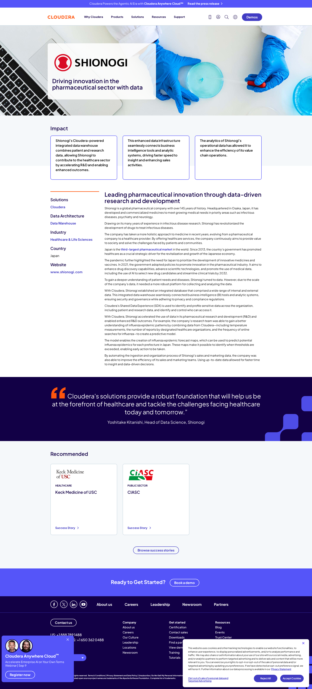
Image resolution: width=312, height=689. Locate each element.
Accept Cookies (292, 678)
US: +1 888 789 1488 (66, 635)
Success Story (65, 528)
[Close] (303, 643)
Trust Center (223, 637)
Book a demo (184, 583)
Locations (129, 647)
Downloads (177, 637)
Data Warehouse (63, 223)
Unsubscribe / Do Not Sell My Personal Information (161, 675)
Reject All (265, 678)
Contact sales (178, 632)
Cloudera (57, 207)
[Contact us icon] (210, 17)
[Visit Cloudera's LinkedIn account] (73, 604)
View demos (177, 647)
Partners (221, 604)
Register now (20, 675)
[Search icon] (227, 17)
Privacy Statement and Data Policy (122, 675)
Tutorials (174, 657)
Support (179, 16)
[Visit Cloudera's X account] (64, 604)
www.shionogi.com (66, 272)
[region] (246, 663)
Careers (131, 604)
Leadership (160, 604)
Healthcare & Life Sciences (71, 239)
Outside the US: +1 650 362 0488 (77, 640)
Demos (252, 17)
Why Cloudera (93, 16)
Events (220, 632)
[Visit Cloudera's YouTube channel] (83, 604)
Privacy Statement (281, 669)
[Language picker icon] (235, 18)
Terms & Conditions (96, 675)
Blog (218, 627)
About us (104, 604)
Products (117, 16)
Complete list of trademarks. (163, 678)
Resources (159, 16)
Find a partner (178, 642)
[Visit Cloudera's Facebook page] (54, 604)
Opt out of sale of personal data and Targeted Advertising (208, 680)
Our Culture (130, 637)
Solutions (137, 16)
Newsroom (192, 604)
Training (174, 652)
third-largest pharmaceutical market (146, 249)
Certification (177, 627)
